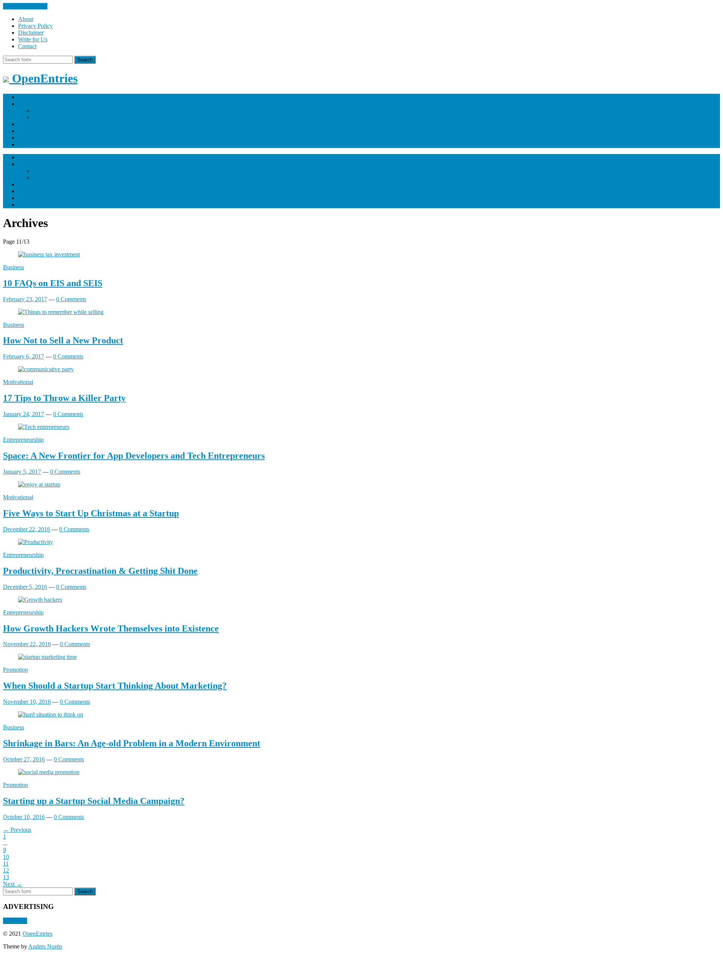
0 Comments (71, 299)
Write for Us (32, 39)
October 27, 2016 (24, 759)
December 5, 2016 (25, 587)
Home (25, 97)
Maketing (29, 144)
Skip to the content (25, 6)
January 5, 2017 (22, 471)
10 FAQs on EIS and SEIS (52, 283)
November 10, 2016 (27, 701)
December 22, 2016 (26, 529)
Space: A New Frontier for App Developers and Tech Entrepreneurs (134, 455)
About (25, 19)
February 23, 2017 (25, 299)
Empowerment (50, 117)
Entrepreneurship (38, 104)
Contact (27, 46)
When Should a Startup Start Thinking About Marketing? (115, 686)
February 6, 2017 (23, 356)
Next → (12, 884)
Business (43, 110)
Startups (27, 124)
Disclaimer (31, 32)
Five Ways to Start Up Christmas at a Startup (91, 513)
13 (6, 877)
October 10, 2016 (24, 817)
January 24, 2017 (23, 414)
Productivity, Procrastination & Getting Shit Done (100, 571)
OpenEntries (37, 933)
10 (6, 857)
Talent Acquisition (39, 137)
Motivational (18, 382)
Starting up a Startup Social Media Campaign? (94, 801)
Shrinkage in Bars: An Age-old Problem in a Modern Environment (131, 743)
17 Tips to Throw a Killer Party (64, 398)
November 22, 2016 (27, 644)
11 (6, 863)
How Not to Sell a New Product (63, 340)
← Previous (17, 829)
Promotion (15, 669)
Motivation (31, 131)
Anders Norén (45, 946)
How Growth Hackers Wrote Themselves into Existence (111, 628)
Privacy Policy (35, 26)
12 (6, 870)
